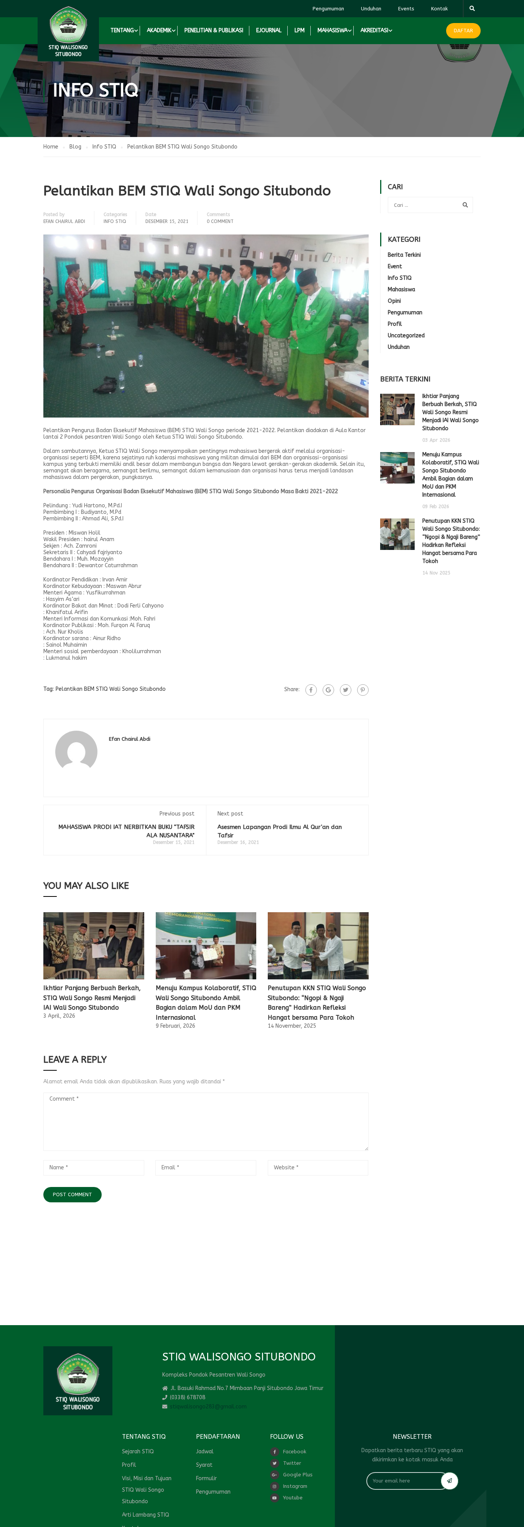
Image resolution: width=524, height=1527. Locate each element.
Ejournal (269, 30)
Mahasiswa (401, 289)
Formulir (206, 1478)
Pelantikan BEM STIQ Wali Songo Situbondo (111, 689)
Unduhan (371, 9)
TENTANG (122, 30)
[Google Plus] (328, 690)
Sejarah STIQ (138, 1451)
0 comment (220, 221)
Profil (395, 324)
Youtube (293, 1498)
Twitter (292, 1463)
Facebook (294, 1451)
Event (395, 266)
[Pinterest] (363, 690)
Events (406, 9)
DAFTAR (463, 30)
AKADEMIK (159, 30)
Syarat (204, 1465)
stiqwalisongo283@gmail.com (208, 1406)
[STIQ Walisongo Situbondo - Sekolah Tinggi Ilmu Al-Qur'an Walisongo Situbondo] (68, 30)
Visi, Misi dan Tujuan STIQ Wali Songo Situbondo (146, 1490)
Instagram (295, 1486)
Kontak (439, 9)
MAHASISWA (333, 30)
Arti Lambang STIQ (145, 1515)
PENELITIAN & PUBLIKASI (214, 30)
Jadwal (205, 1451)
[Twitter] (345, 690)
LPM (300, 30)
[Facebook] (311, 690)
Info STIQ (115, 221)
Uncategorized (406, 335)
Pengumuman (328, 9)
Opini (394, 301)
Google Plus (298, 1474)
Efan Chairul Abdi (64, 221)
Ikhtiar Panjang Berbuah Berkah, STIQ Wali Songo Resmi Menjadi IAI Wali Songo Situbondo (92, 997)
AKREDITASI (374, 30)
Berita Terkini (404, 255)
